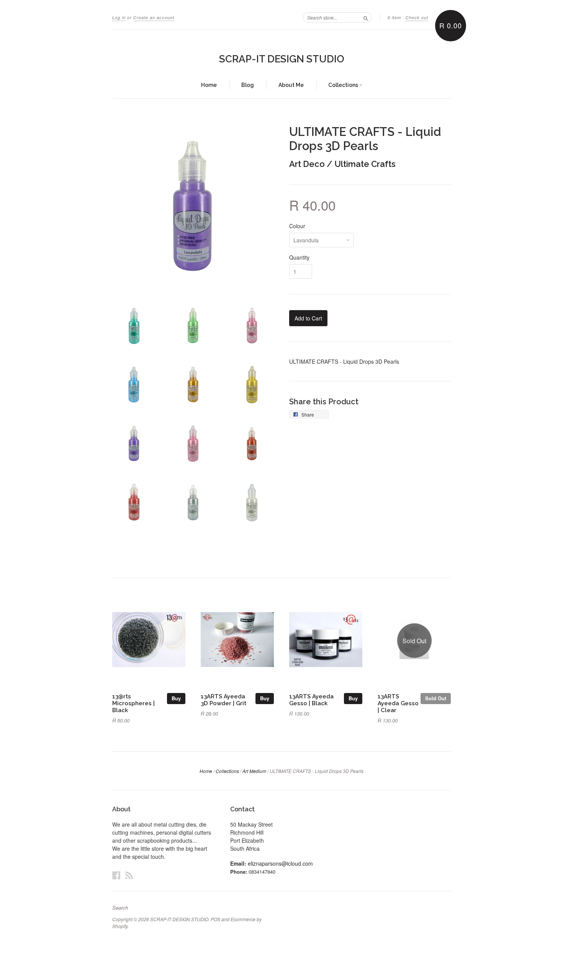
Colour (297, 226)
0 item (394, 17)
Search (120, 907)
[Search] (365, 17)
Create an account (153, 17)
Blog (247, 85)
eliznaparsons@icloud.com (280, 863)
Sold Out (435, 698)
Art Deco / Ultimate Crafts (342, 164)
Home (209, 85)
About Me (291, 85)
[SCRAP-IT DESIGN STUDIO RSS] (129, 875)
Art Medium (254, 771)
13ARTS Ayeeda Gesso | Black (311, 699)
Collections (343, 85)
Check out (417, 17)
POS (215, 919)
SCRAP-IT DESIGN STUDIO (281, 59)
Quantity (299, 257)
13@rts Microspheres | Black (133, 703)
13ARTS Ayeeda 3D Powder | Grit (223, 699)
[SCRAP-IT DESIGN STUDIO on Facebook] (116, 875)
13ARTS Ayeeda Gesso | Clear (398, 703)
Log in (119, 17)
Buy (176, 698)
